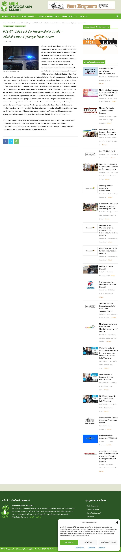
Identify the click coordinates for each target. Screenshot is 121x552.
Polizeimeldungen (26, 23)
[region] (81, 5)
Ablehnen (88, 542)
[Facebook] (5, 141)
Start (4, 23)
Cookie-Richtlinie (79, 548)
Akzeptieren (69, 542)
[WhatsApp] (16, 141)
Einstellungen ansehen (108, 542)
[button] (116, 522)
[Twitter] (11, 141)
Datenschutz (91, 548)
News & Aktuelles (13, 23)
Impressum (102, 548)
